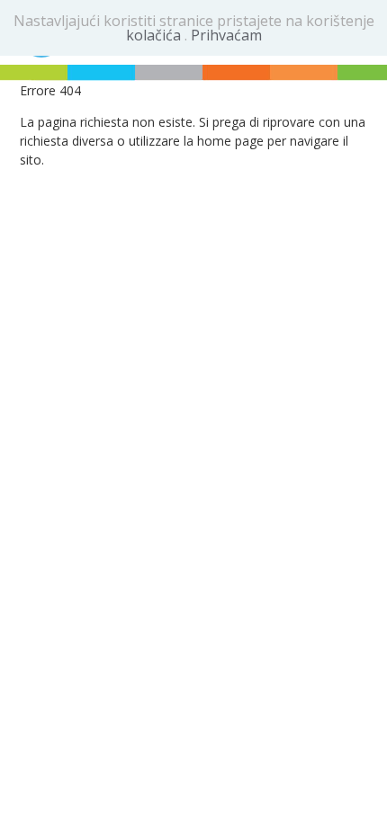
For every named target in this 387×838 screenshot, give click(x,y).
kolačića (155, 35)
